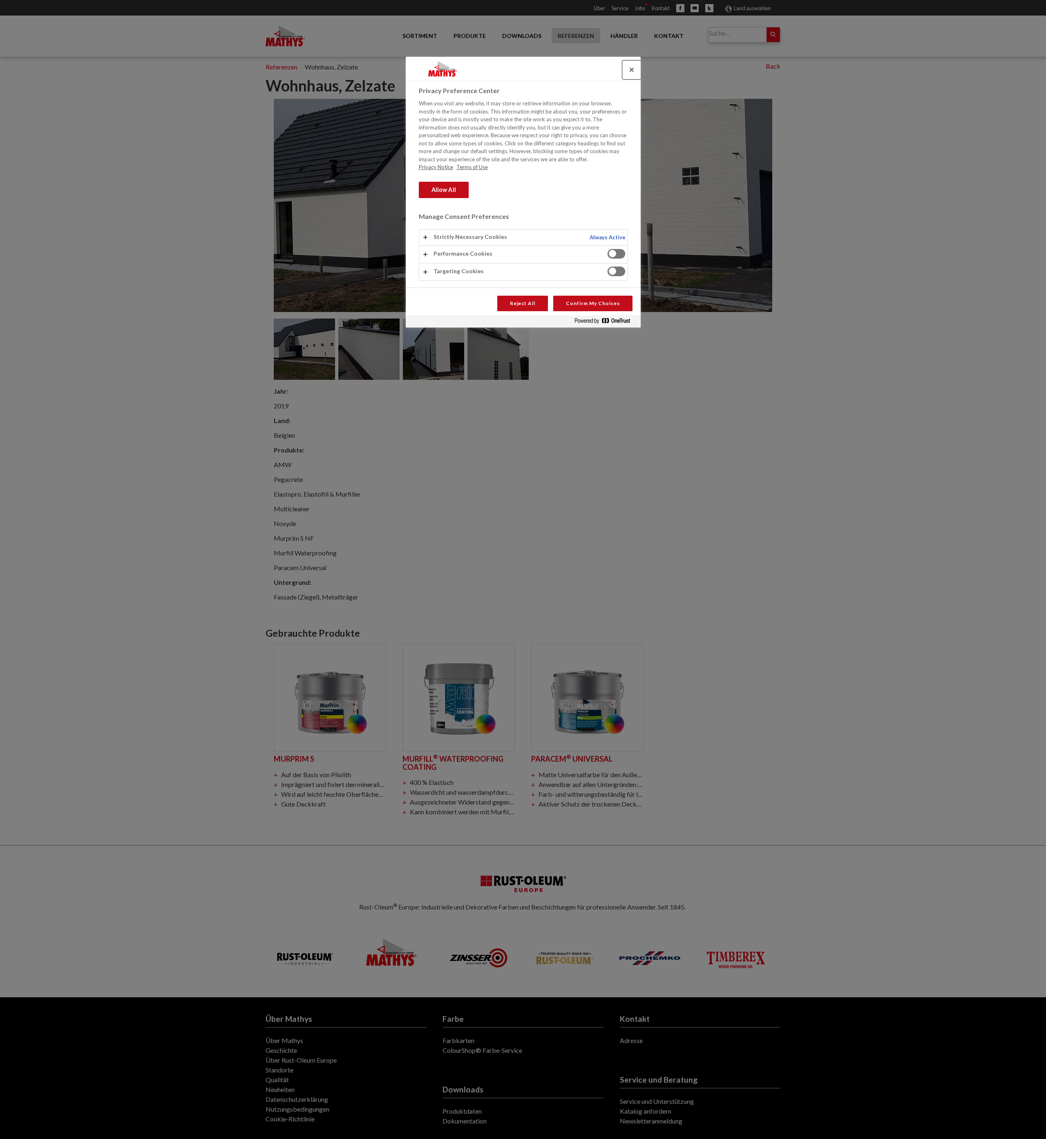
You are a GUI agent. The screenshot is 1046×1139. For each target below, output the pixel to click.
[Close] (632, 70)
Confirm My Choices (592, 303)
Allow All (443, 189)
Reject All (523, 303)
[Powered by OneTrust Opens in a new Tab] (605, 322)
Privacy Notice (436, 167)
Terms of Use (472, 167)
